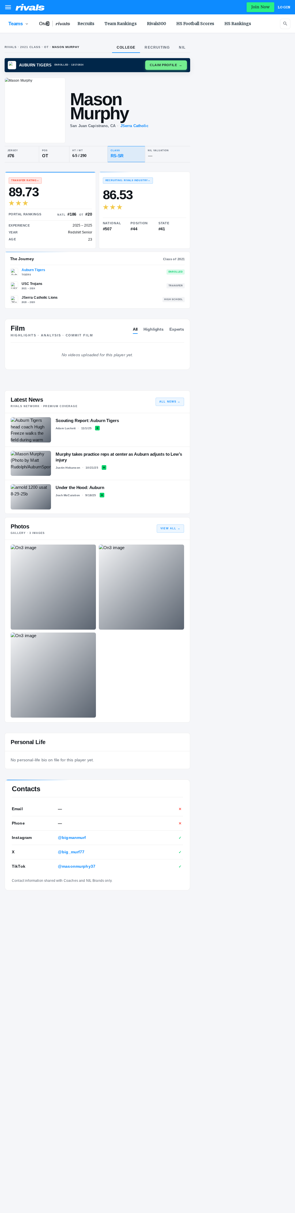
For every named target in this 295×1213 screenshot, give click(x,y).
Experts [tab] (176, 329)
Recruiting (157, 47)
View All (170, 528)
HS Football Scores (195, 23)
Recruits (85, 23)
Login (284, 7)
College (126, 47)
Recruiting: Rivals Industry (127, 180)
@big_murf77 (71, 852)
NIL (182, 47)
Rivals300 (156, 23)
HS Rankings (237, 23)
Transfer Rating (25, 180)
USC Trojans (32, 284)
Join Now (260, 6)
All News (169, 401)
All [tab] (135, 329)
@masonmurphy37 (76, 866)
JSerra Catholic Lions (40, 298)
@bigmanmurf (72, 837)
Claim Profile (166, 65)
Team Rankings (121, 23)
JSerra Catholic (134, 126)
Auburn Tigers (34, 270)
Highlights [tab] (153, 329)
